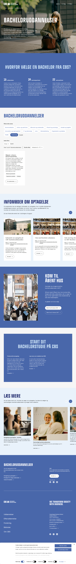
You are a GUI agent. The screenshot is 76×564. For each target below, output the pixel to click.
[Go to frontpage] (11, 4)
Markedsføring (45, 131)
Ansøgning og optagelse (9, 475)
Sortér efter (27, 147)
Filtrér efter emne (8, 123)
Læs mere (6, 445)
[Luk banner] (74, 544)
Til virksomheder (53, 528)
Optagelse (9, 373)
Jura (36, 131)
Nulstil (21, 135)
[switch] (34, 562)
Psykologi (14, 135)
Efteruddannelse (10, 519)
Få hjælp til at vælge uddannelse (11, 477)
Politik (6, 135)
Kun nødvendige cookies (63, 549)
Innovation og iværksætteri (12, 131)
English (58, 4)
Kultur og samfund (22, 127)
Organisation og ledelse (58, 131)
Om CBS (7, 532)
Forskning (7, 523)
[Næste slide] (70, 212)
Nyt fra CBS (52, 526)
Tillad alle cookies (63, 545)
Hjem (6, 8)
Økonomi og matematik (37, 127)
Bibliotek (7, 527)
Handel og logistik (66, 127)
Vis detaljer (61, 561)
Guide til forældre (8, 479)
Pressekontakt (52, 524)
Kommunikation (9, 127)
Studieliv (31, 368)
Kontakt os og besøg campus (55, 522)
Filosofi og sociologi (52, 127)
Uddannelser (10, 8)
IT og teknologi (27, 131)
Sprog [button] (5, 143)
